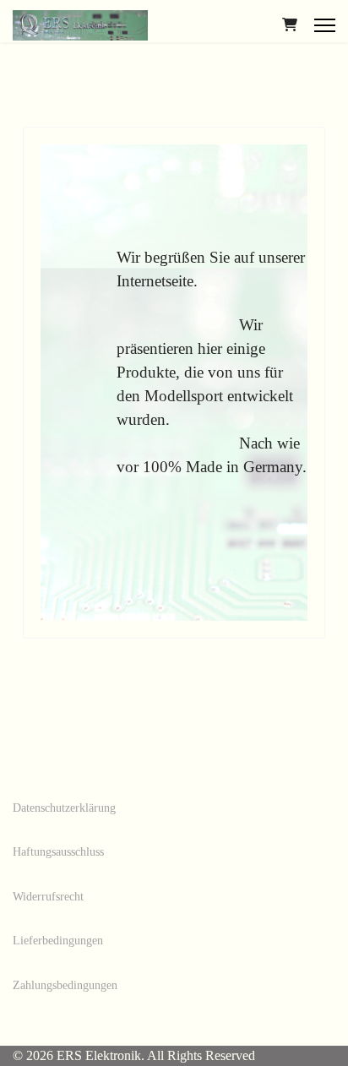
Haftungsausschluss (58, 852)
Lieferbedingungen (58, 940)
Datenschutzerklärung (64, 808)
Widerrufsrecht (48, 896)
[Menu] (324, 25)
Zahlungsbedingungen (65, 985)
